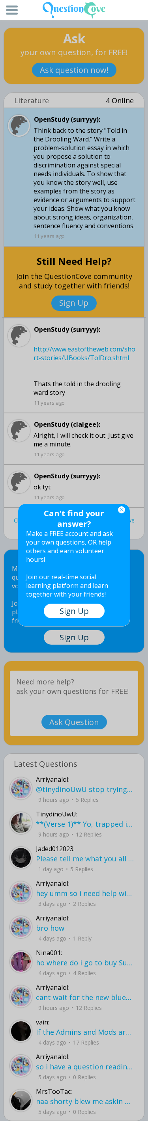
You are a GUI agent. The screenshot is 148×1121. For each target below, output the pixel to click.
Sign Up (74, 611)
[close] (122, 510)
